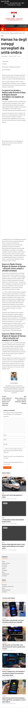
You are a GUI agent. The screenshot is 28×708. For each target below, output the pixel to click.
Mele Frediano (13, 624)
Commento (6, 416)
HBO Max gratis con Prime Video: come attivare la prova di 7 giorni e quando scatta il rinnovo (13, 647)
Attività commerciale (6, 669)
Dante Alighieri (5, 56)
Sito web (5, 444)
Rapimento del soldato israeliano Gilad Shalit (12, 316)
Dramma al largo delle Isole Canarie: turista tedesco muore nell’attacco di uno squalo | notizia (13, 546)
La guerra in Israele (9, 81)
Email (5, 439)
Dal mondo (4, 565)
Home (3, 561)
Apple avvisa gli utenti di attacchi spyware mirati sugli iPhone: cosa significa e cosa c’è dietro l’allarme (14, 700)
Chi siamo (6, 3)
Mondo (2, 35)
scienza (3, 568)
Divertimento (4, 642)
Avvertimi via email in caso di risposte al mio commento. (13, 457)
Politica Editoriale (11, 4)
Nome (5, 435)
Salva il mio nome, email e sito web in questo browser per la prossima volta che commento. (12, 450)
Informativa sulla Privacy (15, 3)
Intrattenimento (5, 574)
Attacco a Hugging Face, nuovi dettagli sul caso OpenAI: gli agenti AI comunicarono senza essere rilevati (13, 673)
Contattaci (18, 4)
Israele (16, 106)
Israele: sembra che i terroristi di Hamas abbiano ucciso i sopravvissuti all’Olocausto (7, 401)
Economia (4, 566)
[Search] (26, 29)
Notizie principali (6, 563)
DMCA (22, 3)
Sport (3, 572)
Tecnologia (4, 570)
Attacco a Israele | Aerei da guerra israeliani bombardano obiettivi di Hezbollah (20, 400)
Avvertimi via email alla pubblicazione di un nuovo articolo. (13, 463)
